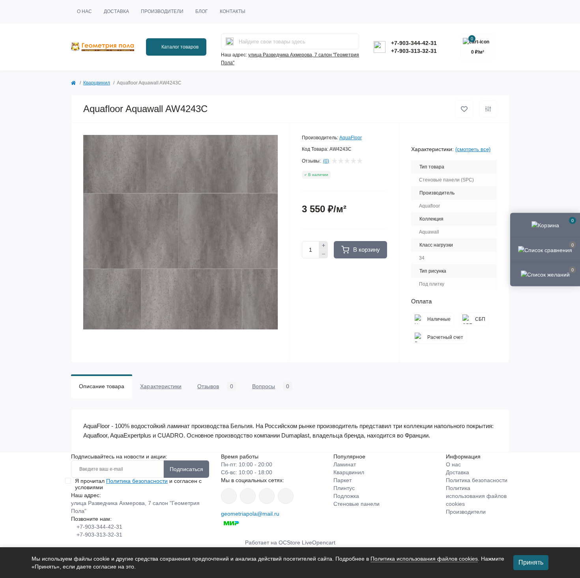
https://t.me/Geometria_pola (286, 496)
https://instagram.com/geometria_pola (229, 496)
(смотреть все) (472, 149)
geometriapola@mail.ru (250, 514)
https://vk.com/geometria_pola (267, 496)
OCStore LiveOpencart (307, 542)
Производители (162, 11)
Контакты (232, 11)
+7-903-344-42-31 (414, 43)
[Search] (229, 41)
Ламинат (344, 464)
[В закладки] (464, 109)
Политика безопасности (137, 481)
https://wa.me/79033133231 (248, 496)
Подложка (346, 496)
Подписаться (186, 469)
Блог (201, 11)
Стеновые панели (356, 504)
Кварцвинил (96, 83)
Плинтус (344, 488)
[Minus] (323, 254)
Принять (530, 562)
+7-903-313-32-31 (414, 51)
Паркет (342, 480)
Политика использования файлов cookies (476, 496)
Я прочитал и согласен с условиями (138, 484)
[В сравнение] (488, 109)
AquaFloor (350, 137)
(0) (326, 161)
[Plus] (323, 245)
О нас (84, 11)
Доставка (116, 11)
